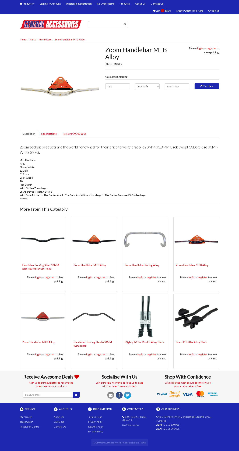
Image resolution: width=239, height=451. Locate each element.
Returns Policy (95, 426)
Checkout (213, 10)
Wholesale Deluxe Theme (134, 442)
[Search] (125, 24)
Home (23, 39)
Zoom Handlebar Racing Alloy (142, 265)
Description (29, 133)
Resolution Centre (29, 426)
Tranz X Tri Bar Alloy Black (191, 342)
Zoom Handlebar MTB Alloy (70, 39)
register (211, 48)
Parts (33, 39)
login (200, 48)
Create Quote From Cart (189, 10)
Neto (119, 442)
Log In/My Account (50, 3)
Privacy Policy (95, 421)
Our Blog (59, 421)
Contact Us (157, 3)
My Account (26, 416)
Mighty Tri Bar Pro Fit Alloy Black (144, 342)
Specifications (49, 133)
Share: (109, 64)
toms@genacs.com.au (130, 425)
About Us (140, 3)
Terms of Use (95, 416)
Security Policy (95, 431)
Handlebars (45, 39)
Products (27, 3)
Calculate (207, 86)
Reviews (67, 133)
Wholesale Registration (79, 3)
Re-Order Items (105, 3)
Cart (163, 10)
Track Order (26, 421)
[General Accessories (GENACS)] (51, 23)
